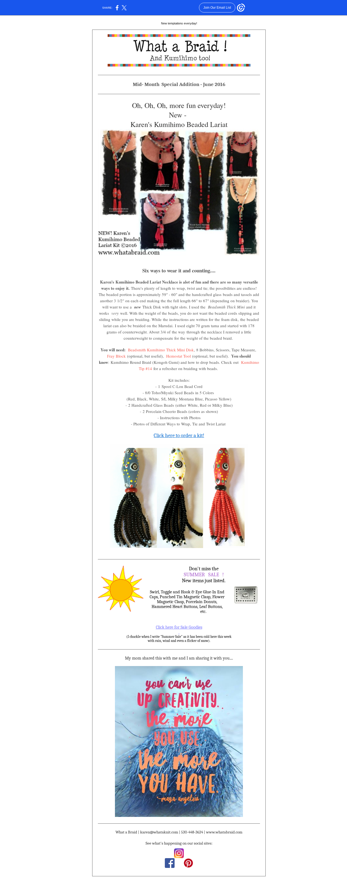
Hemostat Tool (178, 356)
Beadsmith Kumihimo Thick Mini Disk (161, 349)
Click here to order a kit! (179, 435)
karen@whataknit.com (159, 832)
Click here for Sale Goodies (179, 627)
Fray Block (116, 356)
